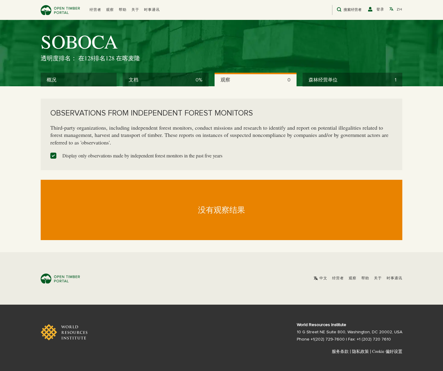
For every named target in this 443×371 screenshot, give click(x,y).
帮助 (123, 10)
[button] (95, 10)
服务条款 (340, 351)
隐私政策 (360, 351)
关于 (135, 10)
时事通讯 (152, 10)
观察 (110, 10)
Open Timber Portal (60, 10)
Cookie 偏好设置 (387, 351)
